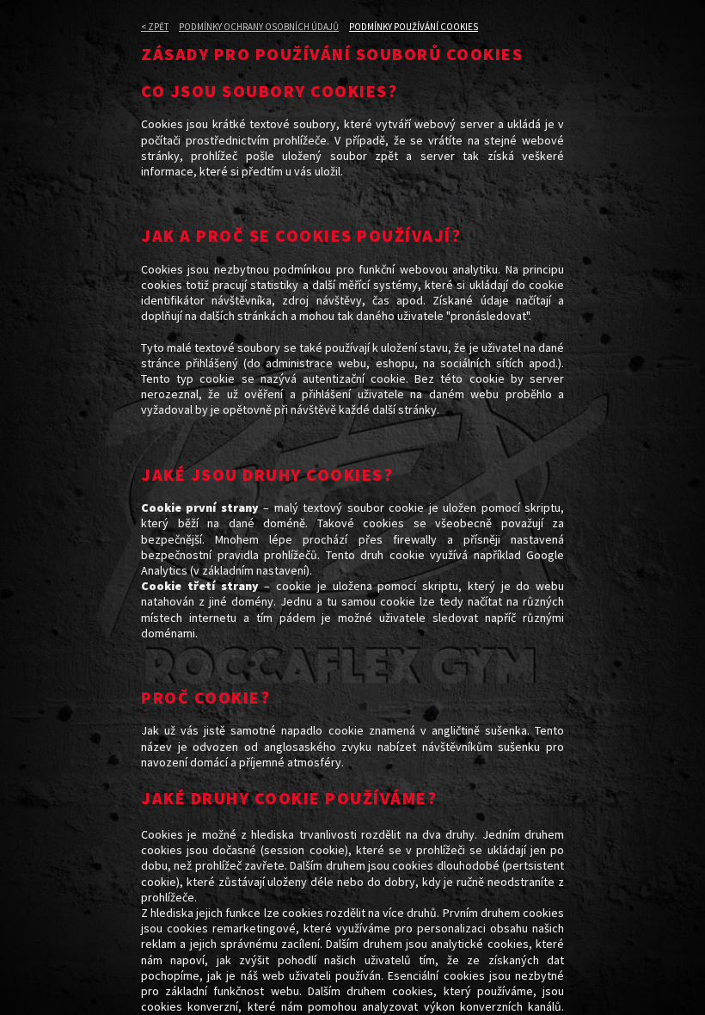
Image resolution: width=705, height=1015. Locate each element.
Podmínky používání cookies (413, 27)
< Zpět (155, 27)
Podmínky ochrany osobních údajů (259, 27)
